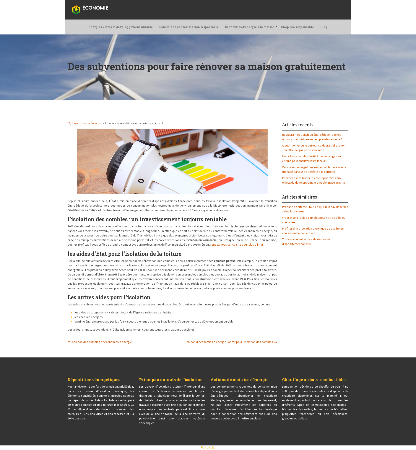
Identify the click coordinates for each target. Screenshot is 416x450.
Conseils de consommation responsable (189, 27)
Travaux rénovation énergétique (87, 123)
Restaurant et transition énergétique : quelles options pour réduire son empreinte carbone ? (312, 137)
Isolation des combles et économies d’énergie (102, 342)
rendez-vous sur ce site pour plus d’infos (237, 245)
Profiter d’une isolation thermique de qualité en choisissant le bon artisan (313, 231)
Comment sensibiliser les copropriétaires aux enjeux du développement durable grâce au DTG (313, 180)
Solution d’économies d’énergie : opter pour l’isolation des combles (229, 342)
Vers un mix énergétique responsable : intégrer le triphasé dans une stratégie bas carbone (314, 169)
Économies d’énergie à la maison (250, 27)
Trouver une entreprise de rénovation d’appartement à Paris (306, 241)
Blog (323, 27)
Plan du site (208, 447)
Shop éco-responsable (297, 27)
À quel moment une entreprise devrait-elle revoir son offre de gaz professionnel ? (314, 147)
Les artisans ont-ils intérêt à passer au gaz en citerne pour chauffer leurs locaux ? (311, 158)
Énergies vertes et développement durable (121, 27)
